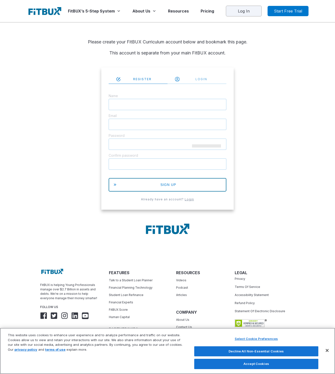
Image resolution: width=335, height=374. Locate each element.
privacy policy (25, 349)
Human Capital (119, 317)
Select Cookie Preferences (256, 339)
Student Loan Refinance (126, 295)
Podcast (182, 287)
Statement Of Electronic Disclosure (260, 311)
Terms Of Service (247, 287)
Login (189, 199)
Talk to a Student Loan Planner (131, 280)
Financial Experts (121, 302)
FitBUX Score (118, 309)
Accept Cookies (256, 364)
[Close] (327, 350)
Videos (181, 280)
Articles (181, 295)
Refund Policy (245, 303)
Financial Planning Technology (131, 287)
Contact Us (184, 327)
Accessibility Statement (252, 295)
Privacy (240, 279)
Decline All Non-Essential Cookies (256, 351)
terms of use (55, 349)
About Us (182, 320)
